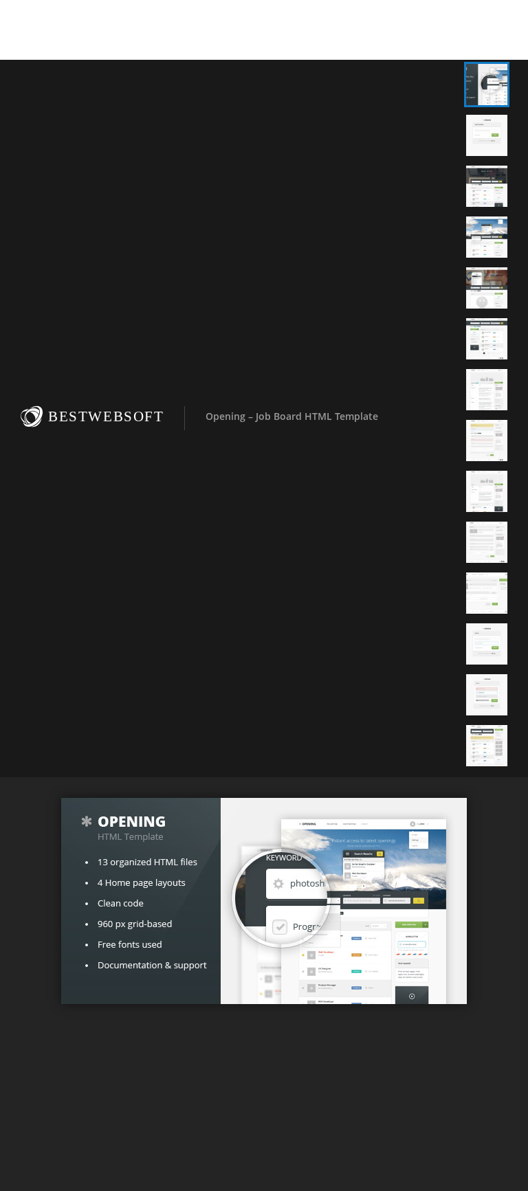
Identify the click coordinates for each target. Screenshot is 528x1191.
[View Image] (486, 84)
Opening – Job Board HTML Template (292, 416)
